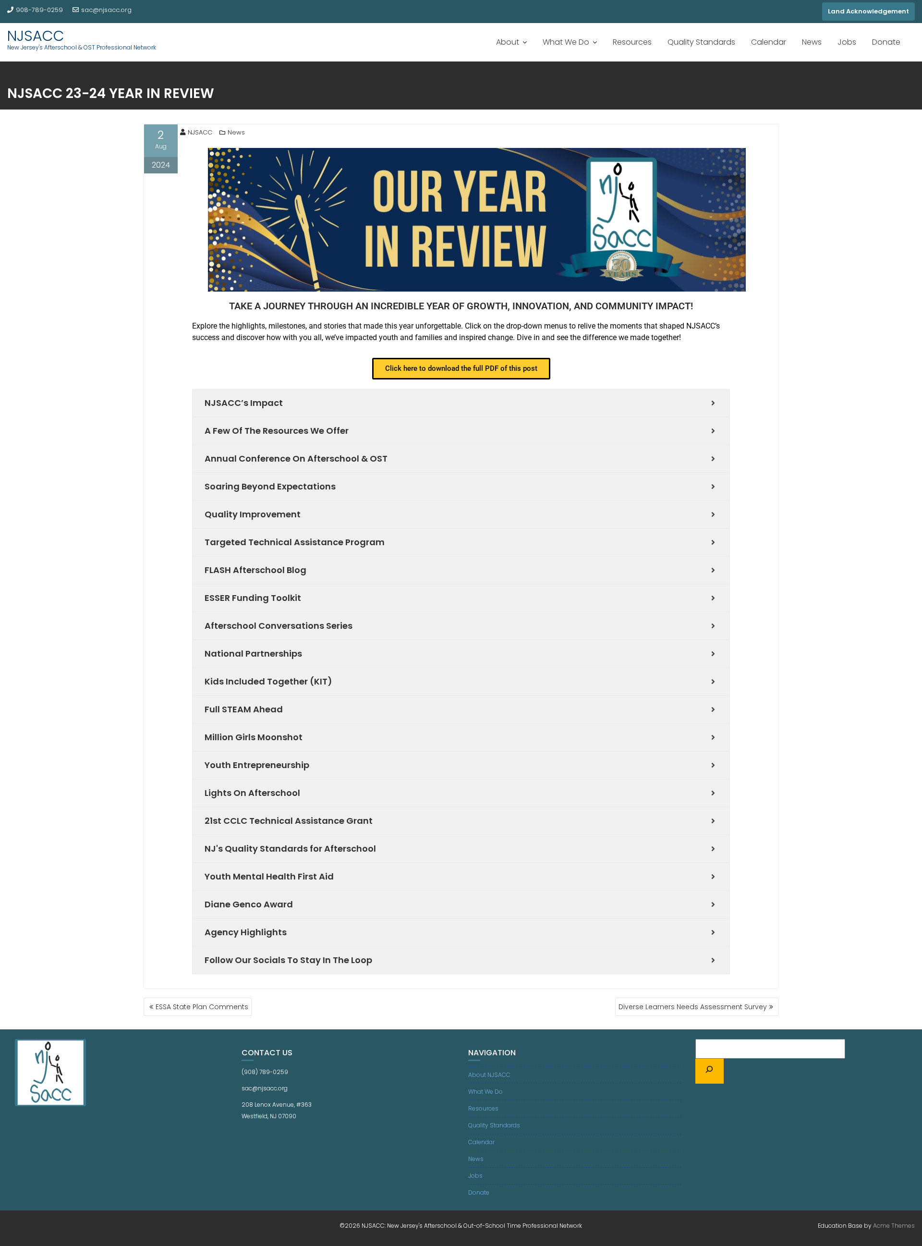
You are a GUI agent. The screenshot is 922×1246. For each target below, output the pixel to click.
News (812, 42)
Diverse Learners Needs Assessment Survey (693, 1007)
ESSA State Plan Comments (202, 1007)
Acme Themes (894, 1226)
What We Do (566, 42)
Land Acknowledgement (868, 11)
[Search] (709, 1071)
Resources (632, 42)
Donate (886, 42)
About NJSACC (489, 1075)
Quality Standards (701, 42)
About (507, 42)
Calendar (768, 42)
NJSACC (35, 35)
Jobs (846, 42)
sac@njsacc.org (106, 9)
